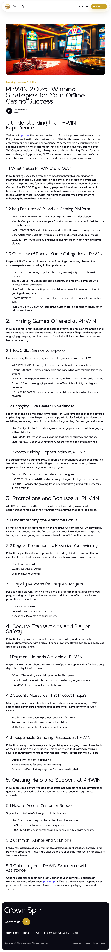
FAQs (36, 932)
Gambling (10, 82)
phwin (25, 135)
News (26, 932)
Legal (103, 943)
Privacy (87, 943)
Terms (95, 943)
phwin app (50, 881)
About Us (77, 943)
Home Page (12, 932)
